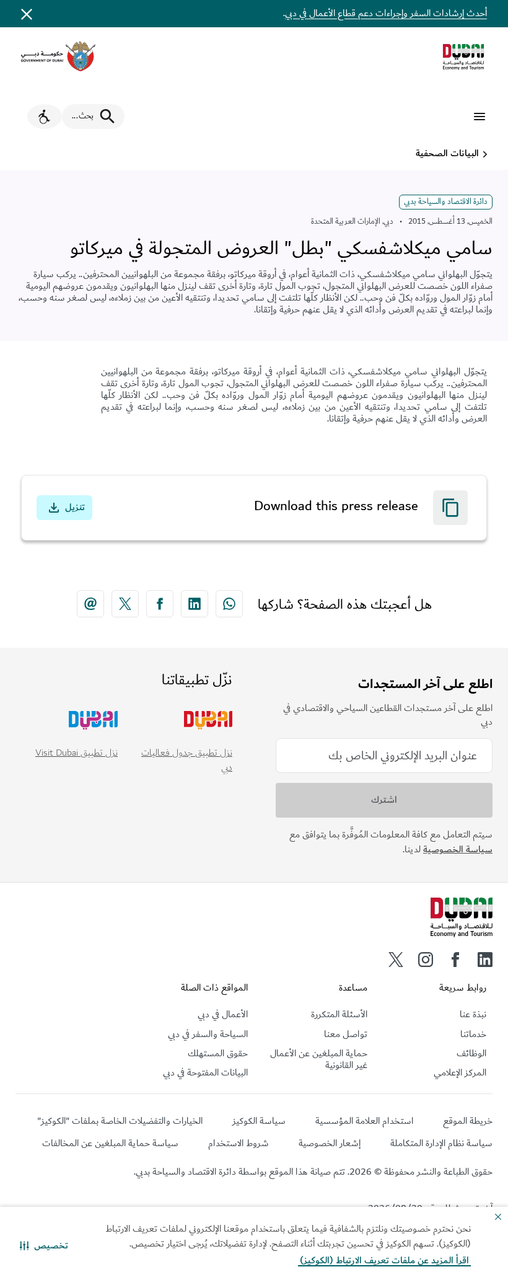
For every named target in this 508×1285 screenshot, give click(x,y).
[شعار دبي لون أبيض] (462, 917)
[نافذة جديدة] (58, 56)
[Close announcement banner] (26, 13)
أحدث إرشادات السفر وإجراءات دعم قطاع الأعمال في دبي (386, 13)
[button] (44, 1246)
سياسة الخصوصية (458, 849)
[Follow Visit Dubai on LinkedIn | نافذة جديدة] (485, 959)
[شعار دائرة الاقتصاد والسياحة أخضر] (463, 57)
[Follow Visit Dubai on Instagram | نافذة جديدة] (425, 959)
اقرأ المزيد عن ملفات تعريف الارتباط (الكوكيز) (384, 1260)
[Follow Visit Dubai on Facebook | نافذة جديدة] (455, 959)
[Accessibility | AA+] (44, 116)
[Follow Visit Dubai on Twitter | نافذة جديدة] (395, 959)
